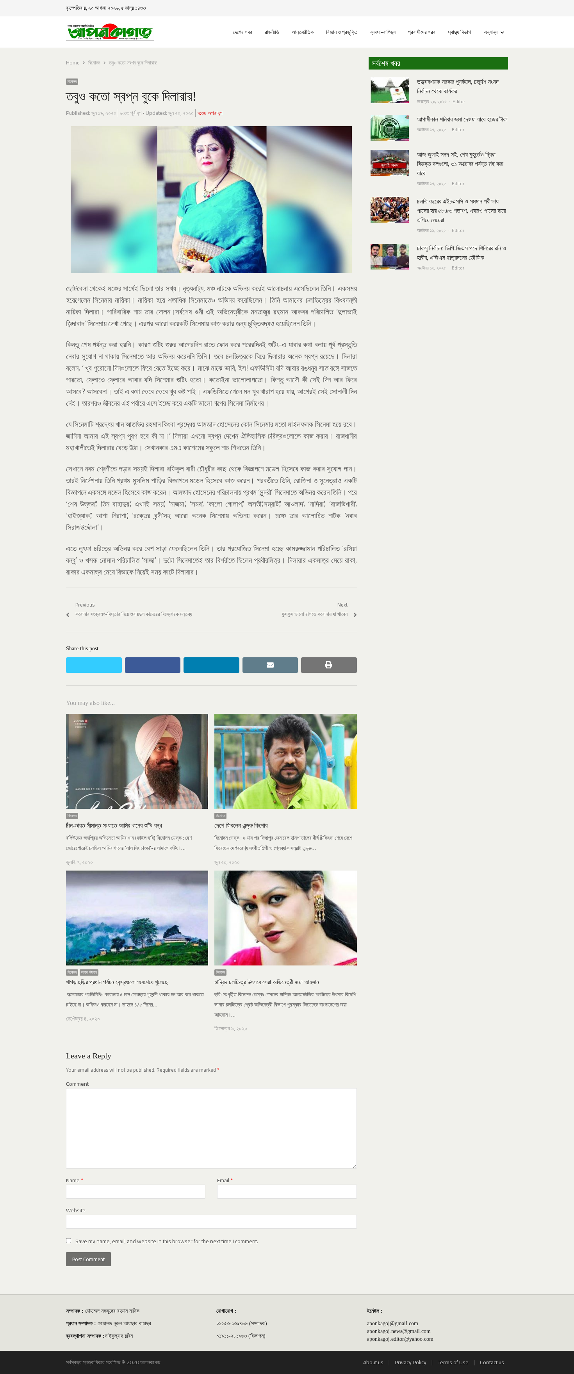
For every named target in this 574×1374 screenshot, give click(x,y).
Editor (459, 101)
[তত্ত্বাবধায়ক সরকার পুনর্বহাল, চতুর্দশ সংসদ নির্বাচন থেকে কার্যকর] (390, 82)
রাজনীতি (272, 32)
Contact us (492, 1362)
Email (225, 1180)
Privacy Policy (410, 1362)
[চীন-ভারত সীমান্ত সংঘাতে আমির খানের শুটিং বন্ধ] (137, 719)
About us (373, 1362)
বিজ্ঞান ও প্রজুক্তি (342, 32)
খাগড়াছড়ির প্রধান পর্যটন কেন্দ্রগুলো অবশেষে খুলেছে (117, 982)
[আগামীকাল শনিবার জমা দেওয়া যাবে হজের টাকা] (390, 119)
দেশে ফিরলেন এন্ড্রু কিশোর (240, 825)
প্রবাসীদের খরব (421, 32)
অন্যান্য (490, 32)
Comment (77, 1084)
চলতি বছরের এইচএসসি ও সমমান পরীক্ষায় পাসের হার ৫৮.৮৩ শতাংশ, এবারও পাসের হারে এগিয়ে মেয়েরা (461, 210)
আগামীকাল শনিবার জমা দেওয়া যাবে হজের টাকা (462, 119)
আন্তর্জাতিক (303, 32)
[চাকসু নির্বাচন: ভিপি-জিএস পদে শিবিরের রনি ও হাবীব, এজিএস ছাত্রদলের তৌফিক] (390, 248)
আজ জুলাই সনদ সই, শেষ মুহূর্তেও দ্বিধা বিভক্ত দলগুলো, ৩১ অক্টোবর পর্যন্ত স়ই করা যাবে (460, 164)
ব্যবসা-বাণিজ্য (383, 32)
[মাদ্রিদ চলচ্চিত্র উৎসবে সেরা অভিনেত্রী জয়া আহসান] (285, 875)
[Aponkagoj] (110, 32)
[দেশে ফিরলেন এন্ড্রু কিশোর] (285, 719)
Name (74, 1180)
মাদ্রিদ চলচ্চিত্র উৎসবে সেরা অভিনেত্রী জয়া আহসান (266, 982)
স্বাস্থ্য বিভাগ (459, 32)
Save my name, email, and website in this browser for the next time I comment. (166, 1241)
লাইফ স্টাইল (89, 972)
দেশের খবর (242, 32)
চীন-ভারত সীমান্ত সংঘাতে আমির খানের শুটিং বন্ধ (114, 825)
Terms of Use (453, 1362)
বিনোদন (72, 82)
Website (76, 1210)
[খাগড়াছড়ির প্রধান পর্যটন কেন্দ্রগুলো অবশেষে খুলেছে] (137, 875)
